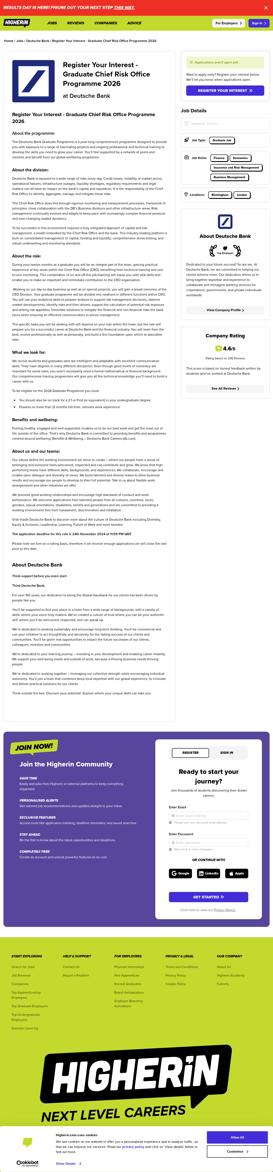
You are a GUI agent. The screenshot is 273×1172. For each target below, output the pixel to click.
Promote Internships (129, 966)
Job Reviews (21, 975)
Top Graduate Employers (30, 1006)
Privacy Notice (225, 910)
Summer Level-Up (25, 1028)
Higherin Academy (231, 975)
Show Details (66, 1163)
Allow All (237, 1137)
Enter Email (178, 807)
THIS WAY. (124, 7)
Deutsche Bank (90, 95)
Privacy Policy (176, 975)
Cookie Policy (176, 983)
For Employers (227, 23)
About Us (224, 966)
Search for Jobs (23, 966)
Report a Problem (76, 975)
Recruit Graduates (127, 983)
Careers (222, 983)
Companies (20, 983)
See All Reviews (224, 388)
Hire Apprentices (126, 975)
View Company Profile (224, 310)
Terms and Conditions (182, 966)
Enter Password (182, 834)
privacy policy (133, 1147)
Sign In (257, 23)
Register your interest (222, 90)
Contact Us (71, 966)
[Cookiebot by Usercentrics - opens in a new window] (27, 1163)
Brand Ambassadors (129, 992)
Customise (235, 1151)
